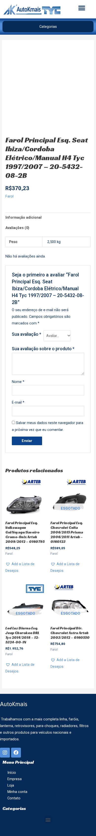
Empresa (14, 779)
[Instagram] (5, 753)
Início (11, 772)
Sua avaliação (26, 334)
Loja (10, 785)
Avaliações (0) (17, 228)
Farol (9, 196)
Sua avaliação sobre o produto (43, 348)
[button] (81, 8)
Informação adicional (23, 217)
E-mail (18, 402)
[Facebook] (16, 753)
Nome (18, 382)
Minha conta (17, 792)
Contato (13, 798)
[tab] (47, 218)
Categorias (48, 26)
